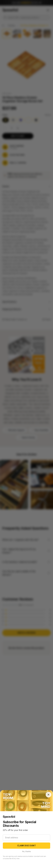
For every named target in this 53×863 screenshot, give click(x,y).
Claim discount (26, 845)
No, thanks (26, 851)
